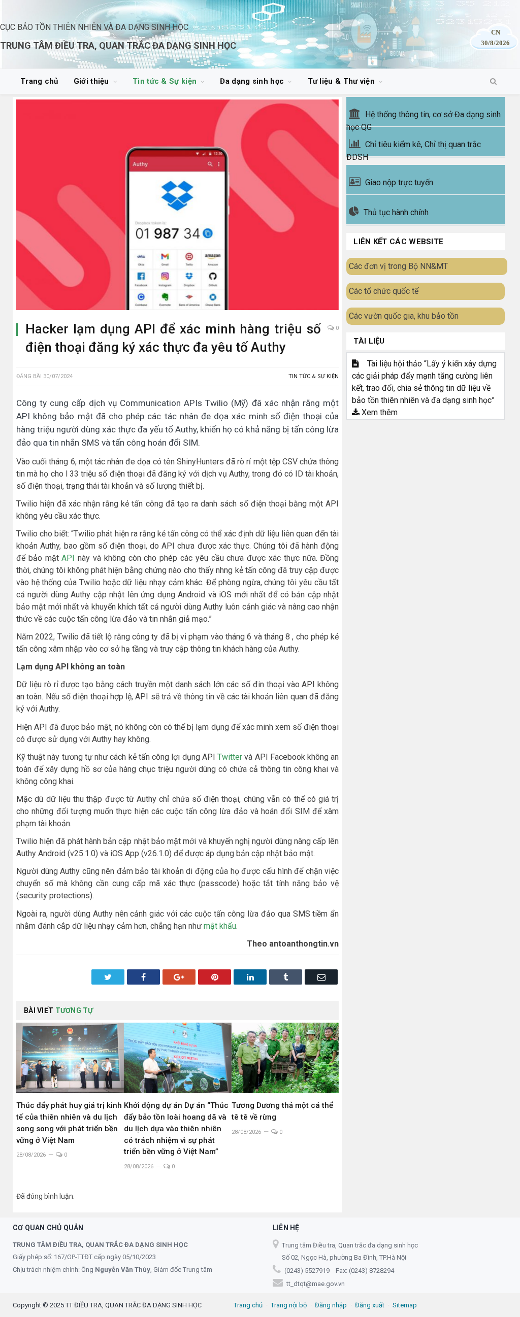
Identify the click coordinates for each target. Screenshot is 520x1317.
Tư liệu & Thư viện (341, 81)
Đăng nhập (331, 1305)
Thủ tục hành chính (396, 212)
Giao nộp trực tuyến (399, 182)
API (68, 558)
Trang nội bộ (289, 1305)
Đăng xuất (369, 1305)
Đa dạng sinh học (252, 81)
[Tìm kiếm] (493, 81)
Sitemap (405, 1305)
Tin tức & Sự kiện (165, 81)
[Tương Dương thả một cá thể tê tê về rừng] (285, 1058)
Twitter (229, 757)
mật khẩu (220, 926)
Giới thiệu (91, 81)
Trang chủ (39, 81)
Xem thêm (379, 412)
